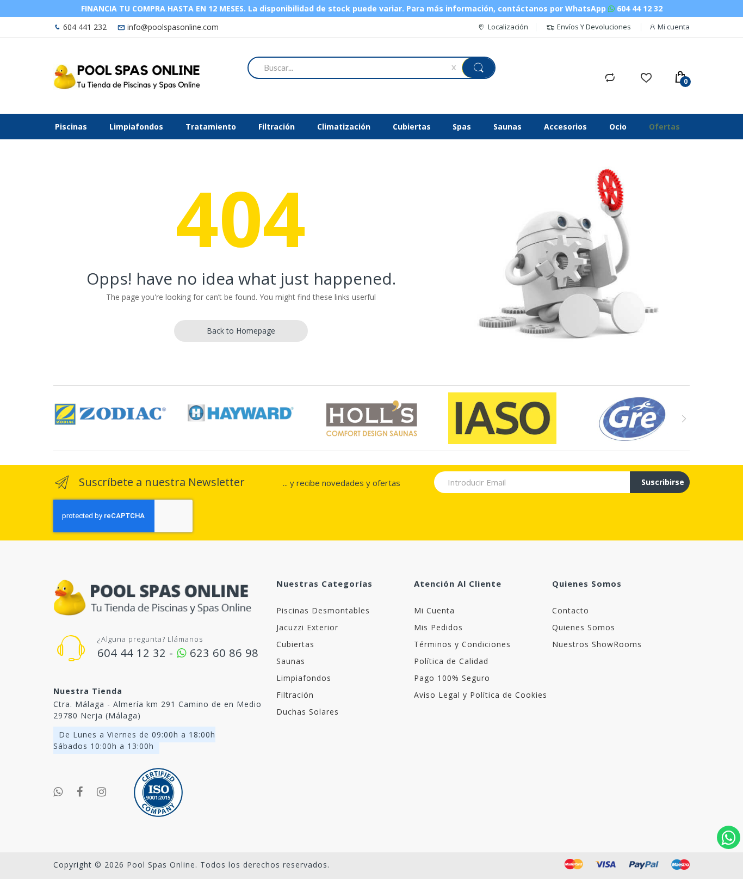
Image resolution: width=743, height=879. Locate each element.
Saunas (290, 661)
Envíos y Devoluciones (594, 27)
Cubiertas (295, 644)
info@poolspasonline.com (172, 27)
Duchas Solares (307, 711)
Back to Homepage (241, 330)
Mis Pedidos (438, 627)
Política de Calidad (451, 661)
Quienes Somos (583, 627)
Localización (508, 27)
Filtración (295, 695)
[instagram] (102, 791)
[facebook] (80, 791)
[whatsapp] (58, 791)
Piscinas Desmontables (323, 610)
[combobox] (352, 67)
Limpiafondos (303, 678)
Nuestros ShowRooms (597, 644)
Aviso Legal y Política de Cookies (480, 695)
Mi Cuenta (434, 610)
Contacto (570, 610)
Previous (59, 418)
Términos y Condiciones (462, 644)
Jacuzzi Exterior (307, 627)
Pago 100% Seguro (452, 678)
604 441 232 (84, 27)
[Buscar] (478, 68)
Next (683, 418)
